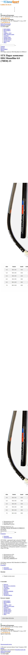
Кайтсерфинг (7, 601)
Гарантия (6, 592)
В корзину (3, 533)
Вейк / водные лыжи (9, 606)
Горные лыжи (7, 609)
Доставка (6, 587)
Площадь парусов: (5, 526)
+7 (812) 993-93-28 (5, 22)
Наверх (2, 648)
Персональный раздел (6, 644)
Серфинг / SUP (7, 605)
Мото (5, 614)
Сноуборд (6, 607)
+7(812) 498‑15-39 (5, 18)
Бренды (5, 589)
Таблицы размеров (8, 591)
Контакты (6, 593)
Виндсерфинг (7, 602)
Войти (2, 24)
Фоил (5, 603)
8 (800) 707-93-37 (6, 4)
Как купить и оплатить (9, 585)
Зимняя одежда (7, 610)
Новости (6, 584)
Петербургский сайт (20, 649)
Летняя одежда (7, 611)
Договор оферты (8, 595)
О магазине (6, 588)
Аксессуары (7, 613)
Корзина (3, 25)
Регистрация (7, 24)
